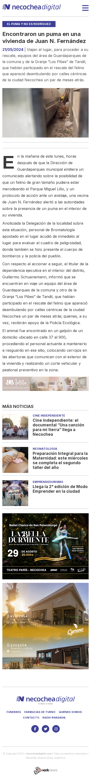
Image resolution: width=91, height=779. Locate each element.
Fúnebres (14, 712)
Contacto (31, 717)
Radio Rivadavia (54, 717)
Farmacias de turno (39, 712)
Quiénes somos (70, 712)
